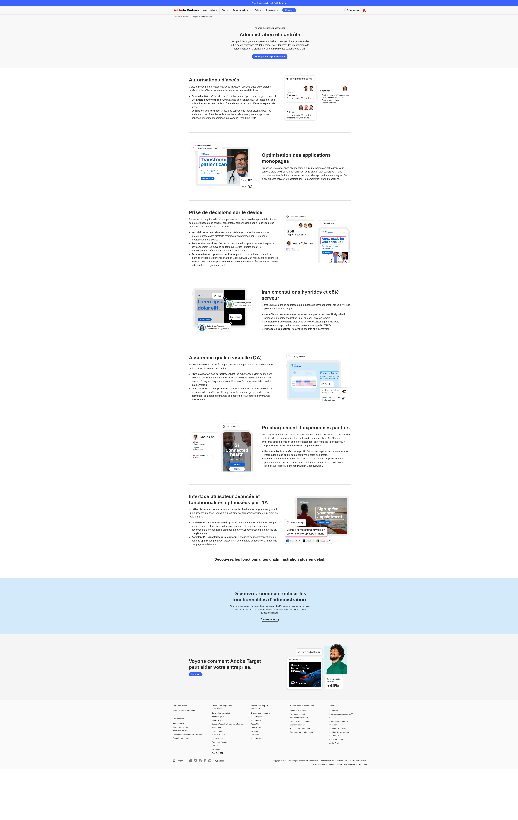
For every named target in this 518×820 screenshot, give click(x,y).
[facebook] (190, 760)
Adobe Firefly (256, 720)
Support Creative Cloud (298, 725)
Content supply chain (180, 727)
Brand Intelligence (218, 735)
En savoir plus (270, 620)
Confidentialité (312, 761)
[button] (179, 761)
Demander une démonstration (184, 710)
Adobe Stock (255, 724)
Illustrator (254, 731)
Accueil (177, 17)
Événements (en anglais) (338, 721)
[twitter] (200, 760)
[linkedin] (205, 760)
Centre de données (336, 739)
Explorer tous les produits (221, 713)
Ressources (271, 10)
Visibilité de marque (180, 731)
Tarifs (257, 10)
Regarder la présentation (271, 56)
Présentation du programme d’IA (341, 714)
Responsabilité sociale (337, 729)
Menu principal (209, 10)
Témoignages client (297, 714)
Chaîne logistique (335, 736)
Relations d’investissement (339, 732)
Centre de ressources (298, 710)
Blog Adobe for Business (299, 718)
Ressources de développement (301, 732)
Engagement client (179, 724)
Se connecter (353, 10)
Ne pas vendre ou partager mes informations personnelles (333, 764)
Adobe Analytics (218, 717)
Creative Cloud (217, 738)
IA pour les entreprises (181, 738)
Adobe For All (334, 743)
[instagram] (195, 760)
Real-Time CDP (217, 753)
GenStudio (216, 749)
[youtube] (209, 760)
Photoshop (255, 735)
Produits (186, 17)
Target (225, 10)
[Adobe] (364, 10)
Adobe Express (217, 720)
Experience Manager (219, 742)
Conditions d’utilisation (328, 761)
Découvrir (289, 10)
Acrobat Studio (217, 731)
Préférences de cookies (346, 761)
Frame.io (215, 746)
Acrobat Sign (216, 728)
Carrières (332, 718)
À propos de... (334, 710)
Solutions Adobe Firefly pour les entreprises (227, 724)
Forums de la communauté (300, 729)
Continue (283, 3)
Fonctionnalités (240, 10)
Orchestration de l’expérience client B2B (187, 734)
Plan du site (361, 761)
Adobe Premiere (257, 738)
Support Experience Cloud (300, 721)
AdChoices (363, 764)
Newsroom (333, 725)
